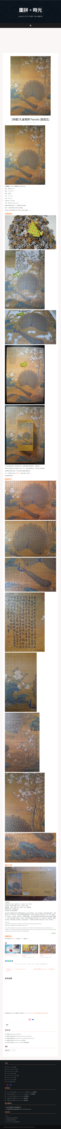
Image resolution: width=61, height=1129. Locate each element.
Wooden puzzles (10, 1077)
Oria (24, 1127)
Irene (34, 122)
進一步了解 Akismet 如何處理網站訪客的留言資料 (36, 1013)
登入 (7, 1116)
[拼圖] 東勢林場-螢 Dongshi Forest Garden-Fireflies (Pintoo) (20, 1038)
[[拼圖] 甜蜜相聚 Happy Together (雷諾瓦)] (30, 949)
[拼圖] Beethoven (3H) (18, 1096)
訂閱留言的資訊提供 (11, 1120)
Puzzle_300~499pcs (11, 1069)
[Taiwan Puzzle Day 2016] (13, 949)
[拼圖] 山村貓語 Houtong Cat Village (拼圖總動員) (17, 1042)
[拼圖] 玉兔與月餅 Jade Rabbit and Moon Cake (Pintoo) (19, 1036)
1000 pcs (33, 964)
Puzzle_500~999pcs (11, 1071)
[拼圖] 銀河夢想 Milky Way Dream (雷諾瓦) (16, 1040)
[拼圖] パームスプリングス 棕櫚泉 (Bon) (22, 1092)
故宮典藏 (42, 964)
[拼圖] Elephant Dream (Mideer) (13, 1034)
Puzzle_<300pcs (10, 1067)
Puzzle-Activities (10, 1079)
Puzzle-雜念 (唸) (10, 1081)
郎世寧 (37, 964)
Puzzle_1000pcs (23, 964)
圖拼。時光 (30, 9)
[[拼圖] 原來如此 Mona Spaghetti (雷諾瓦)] (48, 949)
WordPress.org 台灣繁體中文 (13, 1121)
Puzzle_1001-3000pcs (11, 1075)
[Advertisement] (30, 39)
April (21, 938)
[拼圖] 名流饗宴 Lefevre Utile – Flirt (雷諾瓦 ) (44, 969)
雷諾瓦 (45, 964)
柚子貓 (13, 938)
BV (27, 938)
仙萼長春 (17, 473)
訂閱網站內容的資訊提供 (12, 1118)
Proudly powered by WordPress (11, 1127)
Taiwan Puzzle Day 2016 (10, 954)
